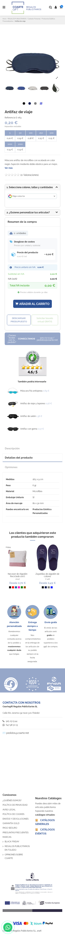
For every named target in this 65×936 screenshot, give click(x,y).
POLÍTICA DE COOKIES (13, 814)
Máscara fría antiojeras (31, 391)
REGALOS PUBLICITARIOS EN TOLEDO (17, 848)
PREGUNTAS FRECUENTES (15, 832)
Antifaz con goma (28, 429)
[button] (32, 212)
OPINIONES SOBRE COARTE (14, 856)
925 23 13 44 (11, 721)
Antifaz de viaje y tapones (32, 403)
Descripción (12, 448)
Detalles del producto (19, 457)
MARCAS (7, 837)
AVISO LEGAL (9, 809)
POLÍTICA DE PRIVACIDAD (15, 805)
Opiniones (11, 467)
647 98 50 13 (11, 725)
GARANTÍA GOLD (11, 823)
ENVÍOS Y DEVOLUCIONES (15, 819)
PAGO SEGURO (10, 828)
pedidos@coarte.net (17, 733)
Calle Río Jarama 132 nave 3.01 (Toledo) (21, 713)
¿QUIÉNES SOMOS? (12, 800)
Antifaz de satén (28, 416)
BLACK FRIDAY (12, 841)
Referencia (10, 117)
